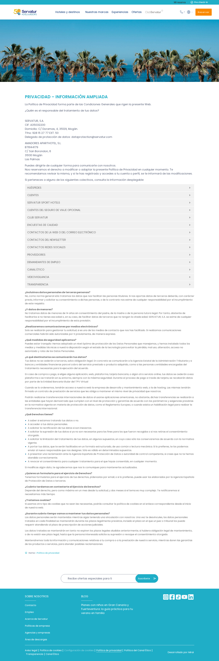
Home (32, 552)
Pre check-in (201, 2)
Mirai (191, 652)
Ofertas (137, 12)
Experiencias (120, 12)
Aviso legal (31, 650)
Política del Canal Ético (137, 650)
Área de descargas (36, 639)
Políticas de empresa (37, 626)
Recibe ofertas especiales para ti (90, 578)
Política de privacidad (109, 650)
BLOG (84, 596)
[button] (189, 12)
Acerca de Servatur (36, 619)
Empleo (29, 612)
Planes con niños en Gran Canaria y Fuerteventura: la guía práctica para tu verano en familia (107, 609)
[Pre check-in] (192, 2)
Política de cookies (51, 650)
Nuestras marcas (96, 12)
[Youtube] (184, 597)
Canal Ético (52, 654)
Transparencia (34, 654)
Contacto (30, 605)
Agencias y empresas (37, 632)
